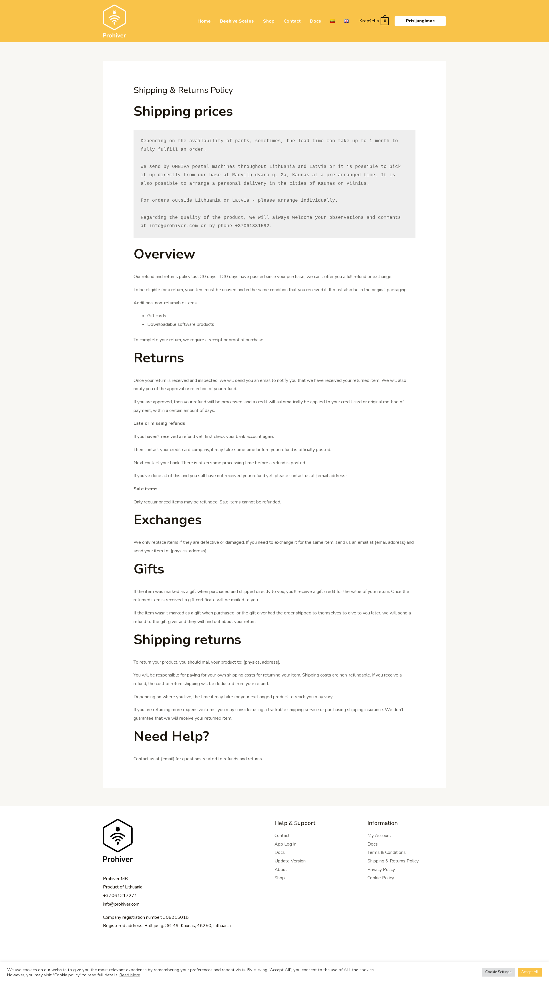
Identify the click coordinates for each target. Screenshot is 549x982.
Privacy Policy (381, 869)
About (280, 869)
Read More (130, 975)
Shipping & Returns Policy (393, 861)
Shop (268, 21)
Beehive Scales (237, 21)
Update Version (290, 861)
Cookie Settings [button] (498, 972)
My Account (379, 835)
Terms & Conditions (386, 852)
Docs (315, 21)
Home (204, 21)
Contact (292, 21)
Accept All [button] (529, 972)
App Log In (285, 844)
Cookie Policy (380, 878)
